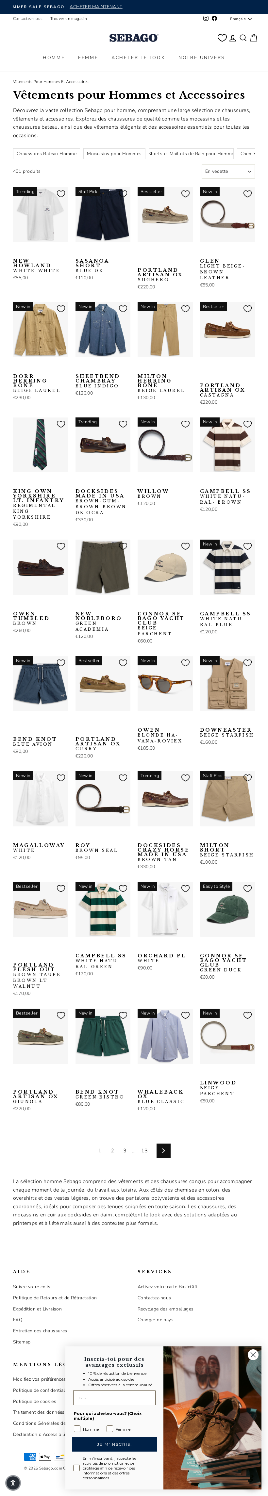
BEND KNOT (35, 742)
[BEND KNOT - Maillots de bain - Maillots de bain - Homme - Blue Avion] (17, 721)
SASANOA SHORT (92, 266)
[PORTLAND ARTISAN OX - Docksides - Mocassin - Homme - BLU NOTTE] (152, 252)
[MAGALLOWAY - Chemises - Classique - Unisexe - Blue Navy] (28, 836)
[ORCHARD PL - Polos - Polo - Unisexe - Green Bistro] (163, 947)
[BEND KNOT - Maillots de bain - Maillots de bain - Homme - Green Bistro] (38, 721)
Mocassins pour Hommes (114, 154)
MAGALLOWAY (39, 848)
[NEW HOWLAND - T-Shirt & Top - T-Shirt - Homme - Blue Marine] (28, 252)
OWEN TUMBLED (31, 618)
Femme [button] (88, 58)
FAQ (18, 1320)
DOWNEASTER (227, 733)
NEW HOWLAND (36, 266)
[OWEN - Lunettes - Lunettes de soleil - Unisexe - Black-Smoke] (152, 721)
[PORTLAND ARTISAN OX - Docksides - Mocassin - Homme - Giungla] (17, 1074)
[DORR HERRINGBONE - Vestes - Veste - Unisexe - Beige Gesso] (28, 367)
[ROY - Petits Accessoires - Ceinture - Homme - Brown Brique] (90, 836)
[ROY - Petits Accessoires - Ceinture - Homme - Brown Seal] (79, 836)
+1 (141, 1083)
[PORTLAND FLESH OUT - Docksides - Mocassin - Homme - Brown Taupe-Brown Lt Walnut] (17, 947)
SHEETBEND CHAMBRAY (97, 381)
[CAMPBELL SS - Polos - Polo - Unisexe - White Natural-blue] (214, 482)
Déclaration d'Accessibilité (41, 1434)
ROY (96, 848)
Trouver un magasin (68, 18)
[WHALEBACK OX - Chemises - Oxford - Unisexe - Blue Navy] (163, 1074)
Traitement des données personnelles (53, 1412)
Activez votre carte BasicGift (168, 1287)
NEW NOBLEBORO (98, 621)
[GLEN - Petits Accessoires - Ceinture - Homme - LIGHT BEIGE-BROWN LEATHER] (204, 252)
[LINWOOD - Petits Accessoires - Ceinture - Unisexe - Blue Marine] (214, 1074)
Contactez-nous (28, 18)
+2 (141, 262)
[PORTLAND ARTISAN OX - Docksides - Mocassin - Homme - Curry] (173, 252)
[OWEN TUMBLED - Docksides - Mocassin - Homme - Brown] (17, 605)
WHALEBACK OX (161, 1097)
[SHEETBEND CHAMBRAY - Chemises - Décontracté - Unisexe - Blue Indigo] (79, 367)
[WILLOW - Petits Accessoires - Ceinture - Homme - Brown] (142, 482)
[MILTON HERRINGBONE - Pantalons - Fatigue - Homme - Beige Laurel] (142, 367)
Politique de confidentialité (41, 1390)
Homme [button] (54, 58)
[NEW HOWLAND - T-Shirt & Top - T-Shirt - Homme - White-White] (17, 252)
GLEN (223, 269)
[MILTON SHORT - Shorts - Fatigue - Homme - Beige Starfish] (204, 836)
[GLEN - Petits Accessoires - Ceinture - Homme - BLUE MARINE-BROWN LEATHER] (214, 252)
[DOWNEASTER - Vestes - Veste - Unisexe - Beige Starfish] (204, 721)
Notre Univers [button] (201, 58)
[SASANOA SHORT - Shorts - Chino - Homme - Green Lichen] (100, 252)
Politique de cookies (34, 1401)
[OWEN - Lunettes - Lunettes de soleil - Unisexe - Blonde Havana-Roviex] (142, 721)
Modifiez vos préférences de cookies (51, 1379)
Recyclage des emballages (166, 1309)
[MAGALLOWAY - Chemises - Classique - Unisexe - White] (17, 836)
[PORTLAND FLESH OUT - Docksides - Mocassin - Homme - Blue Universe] (38, 947)
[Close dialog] (253, 1354)
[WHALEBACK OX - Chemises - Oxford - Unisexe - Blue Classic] (142, 1074)
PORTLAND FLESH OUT (38, 976)
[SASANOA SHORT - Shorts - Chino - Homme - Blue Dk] (79, 252)
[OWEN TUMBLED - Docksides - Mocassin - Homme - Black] (28, 605)
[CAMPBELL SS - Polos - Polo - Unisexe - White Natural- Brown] (204, 482)
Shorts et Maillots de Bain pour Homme (191, 154)
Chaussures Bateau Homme (46, 154)
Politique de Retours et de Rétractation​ (55, 1298)
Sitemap (22, 1342)
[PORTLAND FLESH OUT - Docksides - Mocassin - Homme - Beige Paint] (28, 947)
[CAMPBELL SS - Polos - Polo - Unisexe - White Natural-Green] (225, 482)
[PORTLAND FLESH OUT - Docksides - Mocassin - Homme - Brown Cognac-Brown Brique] (48, 947)
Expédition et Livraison (37, 1309)
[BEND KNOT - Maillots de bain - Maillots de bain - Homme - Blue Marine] (28, 721)
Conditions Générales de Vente (46, 1423)
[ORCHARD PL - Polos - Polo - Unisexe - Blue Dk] (152, 947)
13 (144, 1150)
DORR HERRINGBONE (36, 383)
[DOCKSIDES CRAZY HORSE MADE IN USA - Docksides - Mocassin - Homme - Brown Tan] (142, 836)
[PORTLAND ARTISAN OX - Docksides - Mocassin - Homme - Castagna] (163, 252)
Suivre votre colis (31, 1287)
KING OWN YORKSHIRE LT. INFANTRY (38, 504)
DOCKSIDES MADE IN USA (101, 502)
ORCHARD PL (162, 958)
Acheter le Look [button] (138, 58)
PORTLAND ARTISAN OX (160, 275)
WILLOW (154, 494)
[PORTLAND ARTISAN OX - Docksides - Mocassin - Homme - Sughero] (142, 252)
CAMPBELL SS (226, 497)
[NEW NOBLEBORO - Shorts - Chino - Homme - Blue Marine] (100, 605)
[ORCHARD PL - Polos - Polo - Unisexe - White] (142, 947)
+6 (17, 956)
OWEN (160, 735)
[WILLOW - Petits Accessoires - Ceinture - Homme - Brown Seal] (152, 482)
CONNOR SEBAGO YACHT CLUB (161, 623)
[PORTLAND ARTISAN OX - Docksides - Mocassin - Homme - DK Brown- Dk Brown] (235, 367)
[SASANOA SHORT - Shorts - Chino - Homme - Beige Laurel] (90, 252)
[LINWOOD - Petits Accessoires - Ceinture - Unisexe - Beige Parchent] (204, 1074)
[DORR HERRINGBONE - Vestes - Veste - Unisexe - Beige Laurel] (17, 367)
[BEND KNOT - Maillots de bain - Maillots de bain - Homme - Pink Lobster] (48, 721)
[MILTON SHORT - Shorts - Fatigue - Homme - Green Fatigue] (214, 836)
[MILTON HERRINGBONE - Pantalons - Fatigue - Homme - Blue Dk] (152, 367)
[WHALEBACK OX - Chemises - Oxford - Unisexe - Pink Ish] (173, 1074)
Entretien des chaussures (40, 1331)
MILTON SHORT (227, 850)
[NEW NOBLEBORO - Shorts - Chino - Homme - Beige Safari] (90, 605)
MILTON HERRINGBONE (161, 383)
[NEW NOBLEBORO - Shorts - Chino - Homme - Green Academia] (79, 605)
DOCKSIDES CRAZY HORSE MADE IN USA (164, 852)
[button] (13, 1483)
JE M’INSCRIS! (114, 1444)
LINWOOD (218, 1088)
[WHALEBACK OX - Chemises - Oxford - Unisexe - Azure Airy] (152, 1074)
